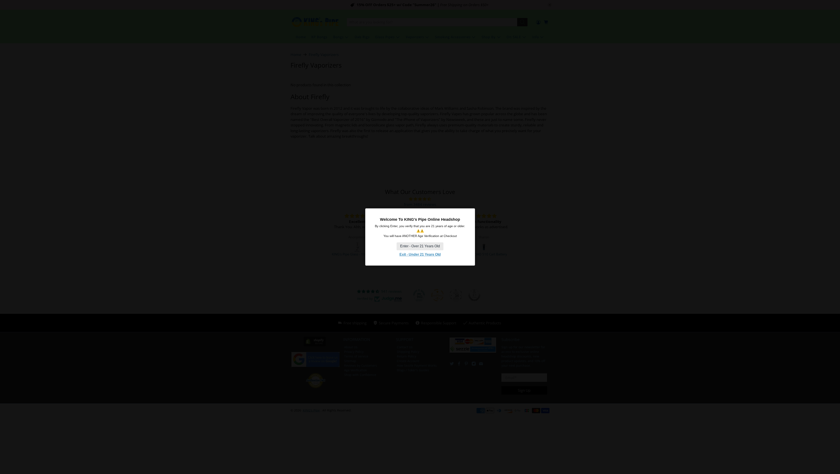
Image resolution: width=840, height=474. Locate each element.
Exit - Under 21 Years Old (420, 254)
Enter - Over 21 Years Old (420, 246)
